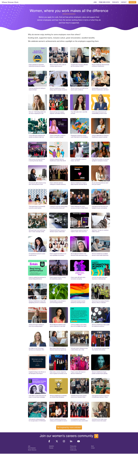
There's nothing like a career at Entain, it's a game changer (57, 136)
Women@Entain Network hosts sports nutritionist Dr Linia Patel (57, 325)
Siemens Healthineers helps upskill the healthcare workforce (100, 325)
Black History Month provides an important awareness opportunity (58, 349)
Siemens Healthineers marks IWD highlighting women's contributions (37, 301)
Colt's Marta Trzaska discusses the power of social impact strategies (37, 396)
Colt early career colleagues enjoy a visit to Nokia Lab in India (79, 349)
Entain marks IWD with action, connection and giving (78, 278)
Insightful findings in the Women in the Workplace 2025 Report (37, 372)
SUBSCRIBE (132, 2)
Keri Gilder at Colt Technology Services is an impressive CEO (36, 349)
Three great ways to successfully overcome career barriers (37, 207)
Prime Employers (32, 448)
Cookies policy (73, 450)
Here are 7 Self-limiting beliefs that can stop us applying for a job (37, 112)
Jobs (29, 446)
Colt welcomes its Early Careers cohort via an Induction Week (79, 396)
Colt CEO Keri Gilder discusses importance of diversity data (99, 278)
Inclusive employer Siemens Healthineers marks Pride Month (58, 159)
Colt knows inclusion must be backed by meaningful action (78, 301)
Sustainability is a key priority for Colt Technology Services (58, 301)
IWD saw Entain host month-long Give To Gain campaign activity (37, 230)
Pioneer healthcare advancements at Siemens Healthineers (100, 65)
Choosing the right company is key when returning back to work (37, 183)
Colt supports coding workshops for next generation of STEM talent (37, 419)
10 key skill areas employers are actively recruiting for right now (37, 136)
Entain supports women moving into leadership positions (58, 278)
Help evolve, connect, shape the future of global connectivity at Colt (58, 372)
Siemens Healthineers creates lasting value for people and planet (58, 89)
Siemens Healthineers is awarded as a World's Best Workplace (58, 396)
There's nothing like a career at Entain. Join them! (78, 159)
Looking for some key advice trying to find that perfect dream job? (58, 207)
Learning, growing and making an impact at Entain (37, 89)
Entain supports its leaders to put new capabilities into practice (58, 254)
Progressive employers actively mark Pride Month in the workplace (79, 136)
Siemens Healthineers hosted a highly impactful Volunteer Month (79, 183)
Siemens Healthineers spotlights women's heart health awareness (100, 254)
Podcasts (51, 448)
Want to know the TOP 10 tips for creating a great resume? (58, 65)
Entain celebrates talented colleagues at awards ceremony (58, 183)
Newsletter (51, 446)
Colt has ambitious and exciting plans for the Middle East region (79, 325)
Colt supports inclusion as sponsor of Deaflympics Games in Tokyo (100, 396)
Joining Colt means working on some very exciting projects (36, 325)
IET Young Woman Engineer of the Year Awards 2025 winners (100, 349)
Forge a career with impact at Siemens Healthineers (78, 372)
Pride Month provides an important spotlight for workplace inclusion (100, 159)
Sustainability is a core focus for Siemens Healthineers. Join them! (100, 89)
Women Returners (32, 450)
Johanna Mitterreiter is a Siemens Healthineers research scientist (100, 136)
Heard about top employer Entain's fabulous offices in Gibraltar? (100, 301)
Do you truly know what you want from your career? (100, 183)
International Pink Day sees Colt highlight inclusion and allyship (100, 207)
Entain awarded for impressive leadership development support (37, 65)
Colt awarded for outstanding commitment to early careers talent (79, 419)
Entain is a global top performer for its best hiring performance (37, 278)
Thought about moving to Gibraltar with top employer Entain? (79, 65)
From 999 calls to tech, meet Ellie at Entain (79, 112)
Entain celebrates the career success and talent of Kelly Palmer (79, 207)
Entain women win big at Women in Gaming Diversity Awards (37, 159)
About (92, 446)
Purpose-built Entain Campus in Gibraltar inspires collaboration (58, 230)
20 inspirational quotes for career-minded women (37, 254)
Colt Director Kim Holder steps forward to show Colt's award (99, 419)
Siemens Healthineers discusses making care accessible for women (58, 419)
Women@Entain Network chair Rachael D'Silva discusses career (79, 254)
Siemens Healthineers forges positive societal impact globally (99, 372)
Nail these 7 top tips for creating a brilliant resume (100, 230)
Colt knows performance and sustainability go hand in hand (99, 112)
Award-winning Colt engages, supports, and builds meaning (57, 112)
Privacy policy (73, 446)
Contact (93, 448)
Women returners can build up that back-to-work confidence (79, 89)
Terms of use (73, 448)
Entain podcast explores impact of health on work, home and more (79, 230)
